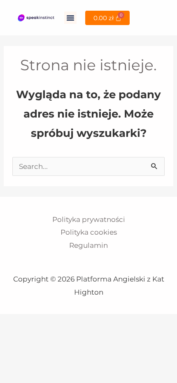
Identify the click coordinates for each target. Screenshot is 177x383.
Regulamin (88, 245)
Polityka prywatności (88, 219)
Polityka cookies (89, 232)
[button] (70, 18)
